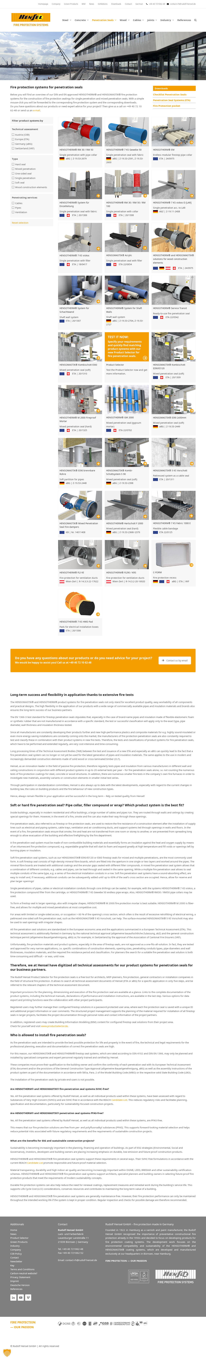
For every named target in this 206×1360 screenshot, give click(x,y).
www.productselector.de (54, 1026)
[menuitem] (139, 4)
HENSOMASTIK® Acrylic (119, 255)
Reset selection (20, 222)
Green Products (19, 1241)
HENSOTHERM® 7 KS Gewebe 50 (123, 149)
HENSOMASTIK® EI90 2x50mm (169, 417)
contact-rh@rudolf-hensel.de (183, 4)
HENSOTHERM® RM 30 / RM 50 (76, 149)
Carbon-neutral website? (23, 1273)
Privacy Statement (20, 1277)
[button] (195, 20)
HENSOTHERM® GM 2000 (120, 417)
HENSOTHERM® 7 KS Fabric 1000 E (172, 523)
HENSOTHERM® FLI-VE (72, 572)
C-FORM (157, 572)
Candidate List (119, 1099)
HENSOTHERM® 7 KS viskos (74, 255)
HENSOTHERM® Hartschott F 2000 (124, 523)
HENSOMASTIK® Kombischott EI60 (78, 364)
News (13, 1234)
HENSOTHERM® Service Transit (170, 308)
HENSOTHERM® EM (163, 149)
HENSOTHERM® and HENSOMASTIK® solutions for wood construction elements (173, 259)
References (16, 1289)
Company (15, 1249)
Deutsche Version (20, 1285)
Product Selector (115, 364)
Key (12, 1265)
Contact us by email (177, 660)
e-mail (36, 110)
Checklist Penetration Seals (169, 94)
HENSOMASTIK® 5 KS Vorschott (170, 470)
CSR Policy (16, 1253)
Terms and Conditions (22, 1269)
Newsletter (16, 1261)
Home (13, 1230)
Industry (15, 1245)
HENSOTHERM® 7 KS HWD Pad (76, 621)
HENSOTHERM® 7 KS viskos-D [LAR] (172, 202)
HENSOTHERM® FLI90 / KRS (121, 572)
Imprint (14, 1281)
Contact (14, 1257)
